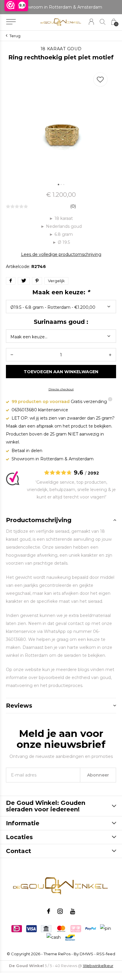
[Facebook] (48, 911)
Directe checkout (61, 389)
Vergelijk (56, 280)
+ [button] (110, 354)
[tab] (61, 520)
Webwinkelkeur (98, 965)
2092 (93, 473)
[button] (11, 21)
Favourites (100, 79)
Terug (14, 35)
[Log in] (91, 21)
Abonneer (98, 775)
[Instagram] (60, 911)
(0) (73, 206)
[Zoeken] (102, 21)
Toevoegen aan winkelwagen (61, 371)
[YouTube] (72, 911)
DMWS (86, 953)
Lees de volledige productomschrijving (61, 254)
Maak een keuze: (61, 292)
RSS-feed (106, 953)
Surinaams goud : (61, 322)
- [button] (12, 354)
